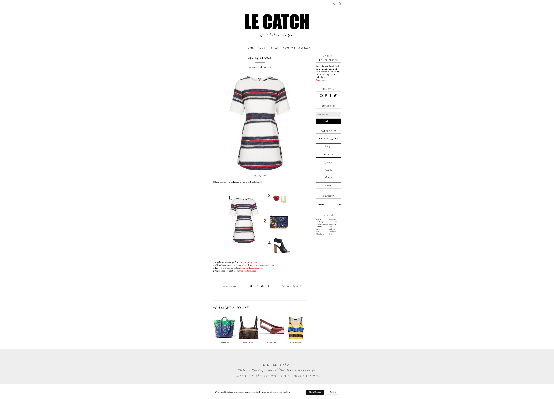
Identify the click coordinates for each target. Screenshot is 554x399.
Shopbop (319, 227)
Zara (317, 231)
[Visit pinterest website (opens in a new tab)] (223, 81)
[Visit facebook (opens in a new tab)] (257, 286)
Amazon (318, 219)
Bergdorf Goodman (322, 224)
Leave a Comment (228, 286)
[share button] (339, 3)
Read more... (321, 80)
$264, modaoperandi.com (251, 268)
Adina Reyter (320, 234)
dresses (329, 154)
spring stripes (260, 58)
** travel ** (328, 139)
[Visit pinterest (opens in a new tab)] (268, 286)
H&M (330, 227)
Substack (304, 48)
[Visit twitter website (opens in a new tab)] (251, 286)
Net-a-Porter (333, 222)
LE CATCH (277, 21)
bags (328, 146)
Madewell (332, 229)
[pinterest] (326, 96)
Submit (329, 121)
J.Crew (318, 229)
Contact (289, 48)
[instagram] (322, 96)
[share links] (334, 3)
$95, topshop (260, 175)
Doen (330, 234)
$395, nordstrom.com (246, 271)
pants (329, 170)
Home (250, 48)
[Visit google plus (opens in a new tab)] (262, 286)
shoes (328, 177)
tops (329, 185)
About (262, 48)
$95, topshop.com (249, 262)
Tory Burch (332, 231)
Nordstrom (332, 224)
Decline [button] (333, 392)
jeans (328, 162)
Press (275, 48)
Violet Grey (319, 222)
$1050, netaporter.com (263, 265)
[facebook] (331, 96)
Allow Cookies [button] (315, 392)
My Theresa (332, 219)
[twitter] (335, 96)
